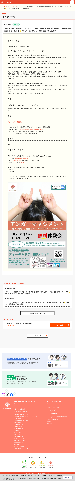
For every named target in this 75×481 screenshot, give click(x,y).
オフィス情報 (59, 325)
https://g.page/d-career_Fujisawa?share (31, 129)
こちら (22, 162)
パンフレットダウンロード (20, 439)
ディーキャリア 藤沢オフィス (16, 122)
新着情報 (16, 404)
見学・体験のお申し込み (19, 441)
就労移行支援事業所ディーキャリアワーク (25, 414)
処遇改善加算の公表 (53, 419)
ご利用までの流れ (19, 427)
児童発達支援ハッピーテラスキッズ (53, 411)
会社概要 (49, 404)
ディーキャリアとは (18, 406)
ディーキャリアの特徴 (20, 409)
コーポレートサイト (53, 406)
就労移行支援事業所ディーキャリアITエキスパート (27, 416)
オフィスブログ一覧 (18, 436)
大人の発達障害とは (18, 418)
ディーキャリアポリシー (20, 408)
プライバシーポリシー (31, 473)
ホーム (5, 6)
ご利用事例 (16, 430)
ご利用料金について (19, 428)
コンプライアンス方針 (19, 446)
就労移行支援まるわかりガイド (21, 420)
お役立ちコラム (17, 422)
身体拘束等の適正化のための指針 (21, 448)
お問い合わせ (50, 423)
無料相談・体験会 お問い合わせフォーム (54, 364)
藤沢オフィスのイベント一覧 (37, 313)
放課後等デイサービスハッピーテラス (53, 408)
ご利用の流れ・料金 (18, 424)
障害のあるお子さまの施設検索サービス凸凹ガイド (57, 417)
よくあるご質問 (17, 432)
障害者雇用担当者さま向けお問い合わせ (20, 443)
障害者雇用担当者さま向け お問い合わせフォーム (56, 383)
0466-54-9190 (17, 160)
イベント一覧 (13, 6)
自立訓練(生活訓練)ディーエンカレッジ (53, 414)
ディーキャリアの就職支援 (21, 411)
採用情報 (49, 421)
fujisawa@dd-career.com (21, 158)
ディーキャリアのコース (20, 413)
